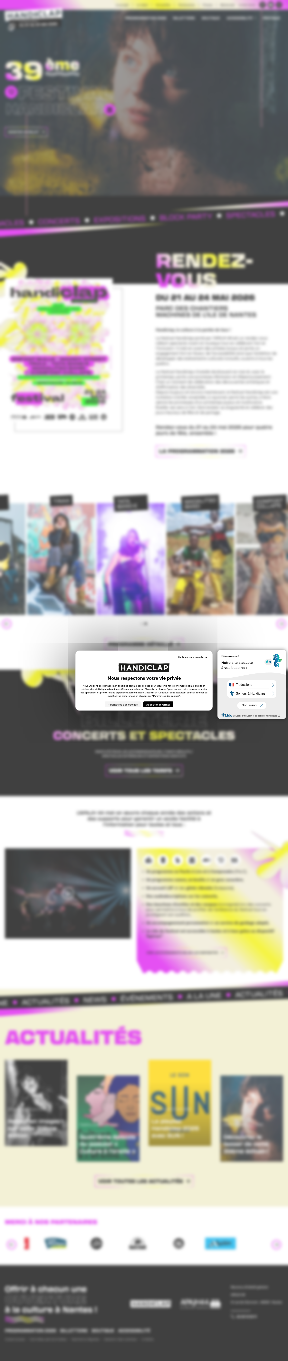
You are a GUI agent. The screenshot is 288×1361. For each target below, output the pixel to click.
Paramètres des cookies (123, 704)
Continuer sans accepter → (192, 656)
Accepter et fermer (158, 704)
